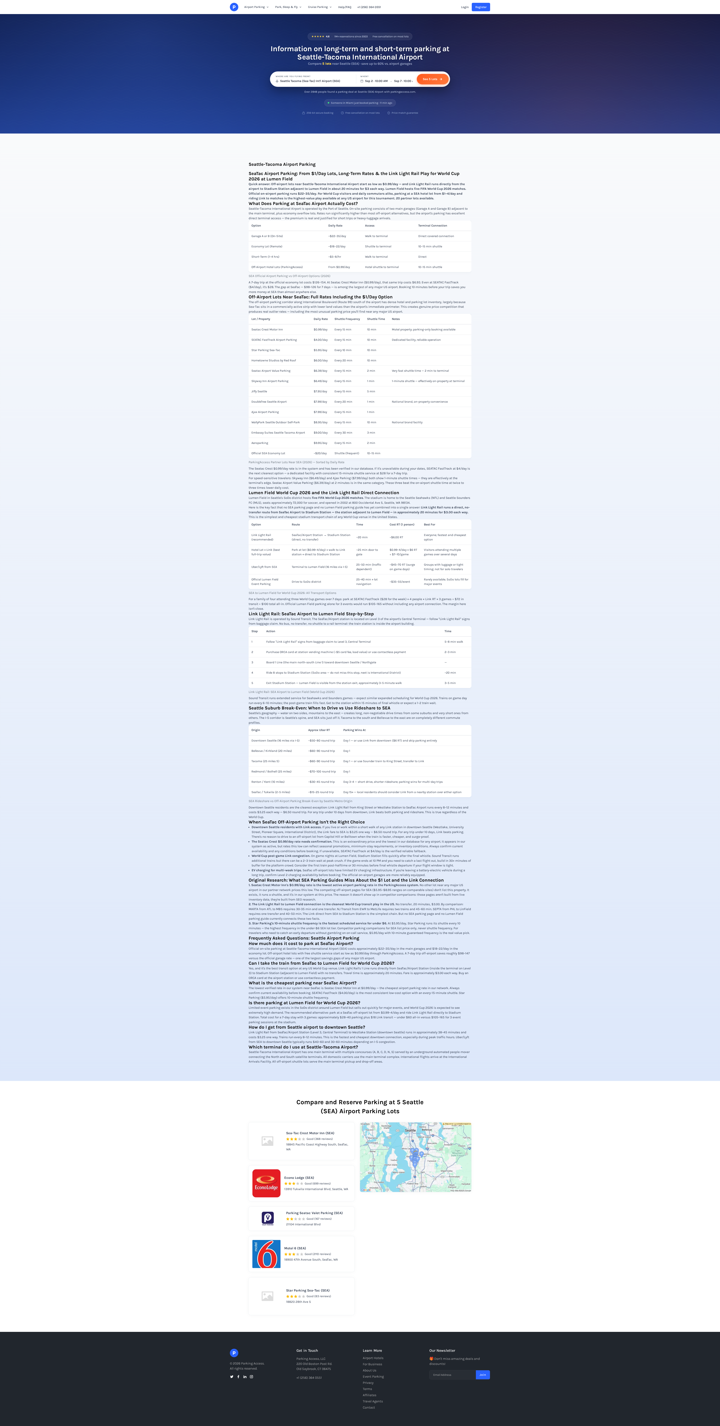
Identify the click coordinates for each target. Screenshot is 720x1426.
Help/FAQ (344, 7)
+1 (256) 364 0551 (369, 7)
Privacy (368, 1383)
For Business (372, 1364)
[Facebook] (238, 1377)
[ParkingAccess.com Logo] (234, 7)
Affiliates (369, 1395)
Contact (369, 1407)
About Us (369, 1370)
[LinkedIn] (245, 1377)
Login (465, 7)
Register (481, 7)
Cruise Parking (318, 7)
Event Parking (373, 1376)
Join (483, 1374)
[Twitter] (232, 1377)
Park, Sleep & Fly (286, 7)
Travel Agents (373, 1401)
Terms (367, 1389)
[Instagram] (251, 1377)
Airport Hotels (373, 1358)
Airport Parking (254, 7)
